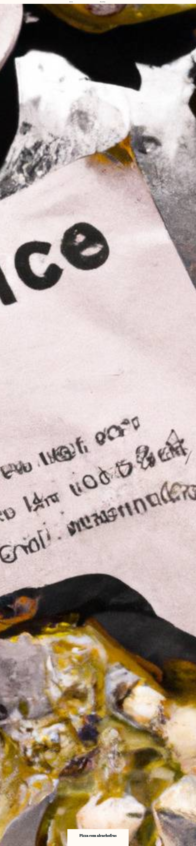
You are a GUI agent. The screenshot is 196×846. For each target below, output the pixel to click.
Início (71, 2)
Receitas (102, 2)
